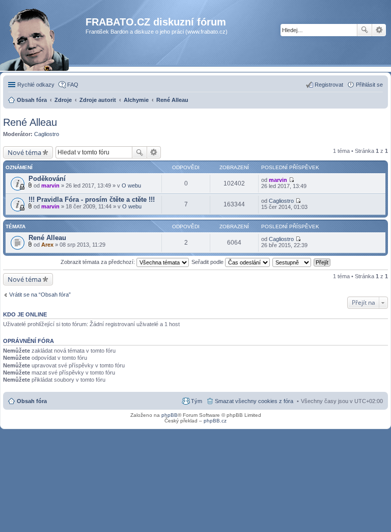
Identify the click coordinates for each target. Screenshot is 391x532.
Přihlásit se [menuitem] (369, 85)
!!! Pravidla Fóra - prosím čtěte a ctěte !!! (92, 199)
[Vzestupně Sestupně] (292, 262)
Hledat (364, 30)
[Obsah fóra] (44, 43)
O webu (131, 185)
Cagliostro (46, 134)
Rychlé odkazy (35, 85)
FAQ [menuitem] (72, 85)
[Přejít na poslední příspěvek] (291, 180)
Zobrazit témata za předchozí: (98, 262)
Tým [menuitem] (196, 401)
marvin (50, 185)
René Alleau (30, 122)
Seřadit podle (208, 262)
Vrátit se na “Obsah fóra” (40, 294)
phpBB (169, 415)
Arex (47, 245)
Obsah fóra (32, 401)
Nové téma (24, 152)
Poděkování (47, 178)
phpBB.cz (215, 420)
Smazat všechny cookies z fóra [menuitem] (254, 401)
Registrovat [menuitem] (329, 85)
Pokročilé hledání (379, 30)
